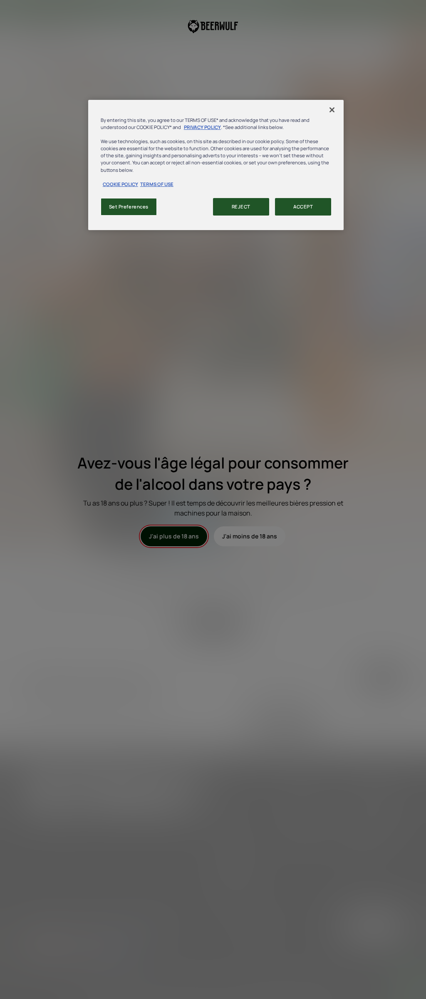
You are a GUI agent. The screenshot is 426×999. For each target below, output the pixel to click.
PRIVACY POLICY (202, 127)
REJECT (241, 206)
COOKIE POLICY (120, 184)
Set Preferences (129, 206)
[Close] (332, 110)
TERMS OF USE (156, 184)
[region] (216, 165)
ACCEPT (303, 206)
